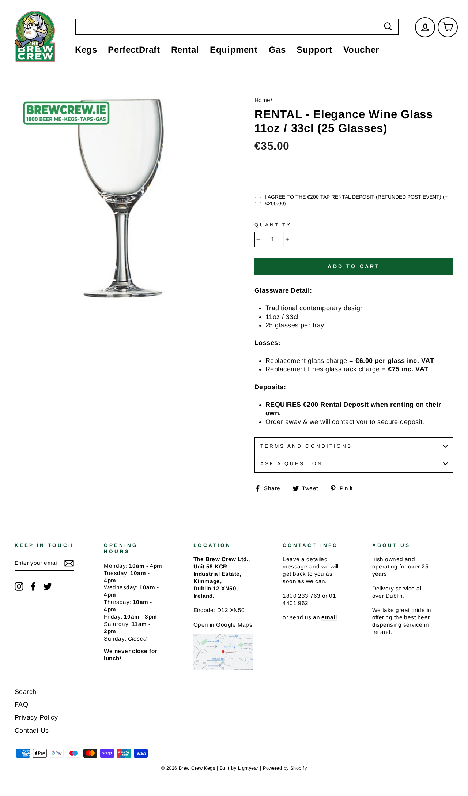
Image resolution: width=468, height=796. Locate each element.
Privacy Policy (36, 717)
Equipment (233, 50)
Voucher (361, 50)
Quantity (272, 225)
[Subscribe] (69, 563)
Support (314, 50)
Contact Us (32, 730)
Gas (277, 50)
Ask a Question (291, 463)
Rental (185, 50)
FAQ (21, 704)
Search (26, 691)
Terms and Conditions (306, 446)
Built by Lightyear (239, 768)
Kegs (86, 50)
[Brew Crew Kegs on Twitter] (47, 586)
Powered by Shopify (285, 768)
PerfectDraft (134, 50)
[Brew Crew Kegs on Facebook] (33, 586)
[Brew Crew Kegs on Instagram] (19, 586)
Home (262, 100)
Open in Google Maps (223, 625)
